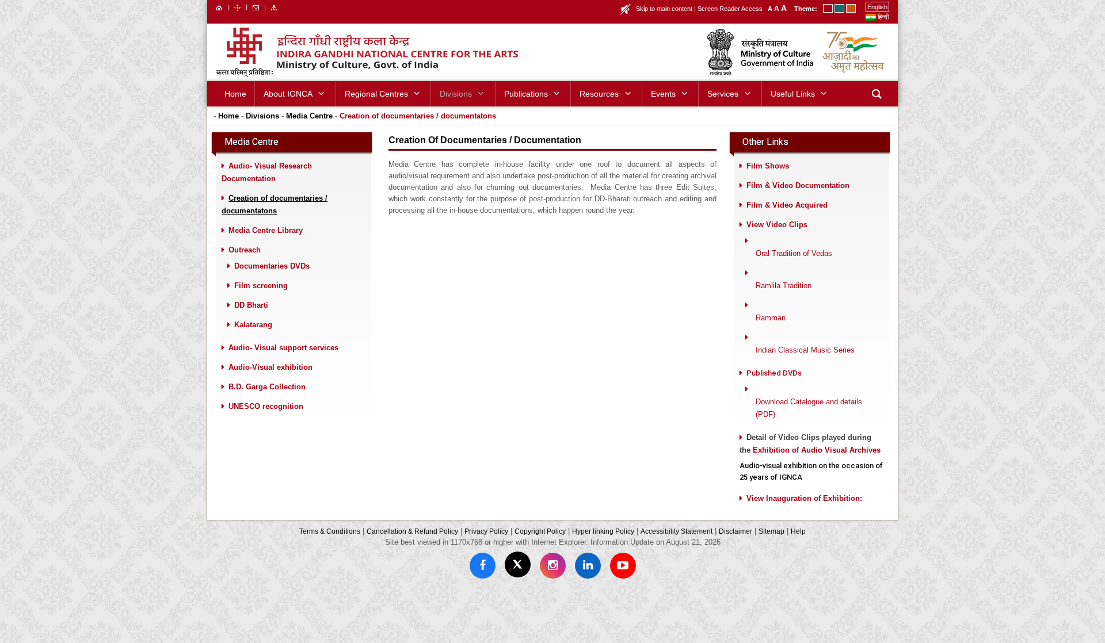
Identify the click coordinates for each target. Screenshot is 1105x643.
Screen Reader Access (730, 8)
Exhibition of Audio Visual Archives (817, 450)
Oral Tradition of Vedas (794, 253)
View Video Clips (776, 224)
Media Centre (309, 116)
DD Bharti (251, 305)
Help (798, 531)
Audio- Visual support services (283, 347)
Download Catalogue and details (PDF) (809, 408)
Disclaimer (735, 531)
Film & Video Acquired (787, 205)
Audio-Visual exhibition (270, 367)
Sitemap (771, 531)
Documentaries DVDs (272, 266)
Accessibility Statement (676, 531)
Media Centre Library (265, 230)
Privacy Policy (486, 531)
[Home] (219, 6)
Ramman (771, 317)
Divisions (262, 116)
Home (228, 116)
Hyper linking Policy (603, 531)
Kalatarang (253, 324)
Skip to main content (664, 8)
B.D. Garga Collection (267, 386)
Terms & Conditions (329, 531)
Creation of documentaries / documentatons (418, 116)
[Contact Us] (256, 6)
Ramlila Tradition (783, 285)
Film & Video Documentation (797, 185)
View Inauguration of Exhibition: (804, 498)
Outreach (244, 250)
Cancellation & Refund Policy (412, 531)
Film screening (261, 285)
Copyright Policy (540, 531)
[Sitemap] (274, 6)
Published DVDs (774, 373)
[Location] (237, 6)
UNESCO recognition (265, 406)
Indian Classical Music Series (805, 350)
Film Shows (767, 166)
